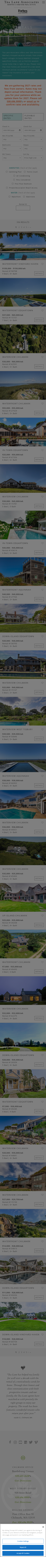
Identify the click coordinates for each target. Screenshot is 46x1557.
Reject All (23, 1547)
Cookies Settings (23, 1541)
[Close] (43, 1527)
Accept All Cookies (23, 1553)
